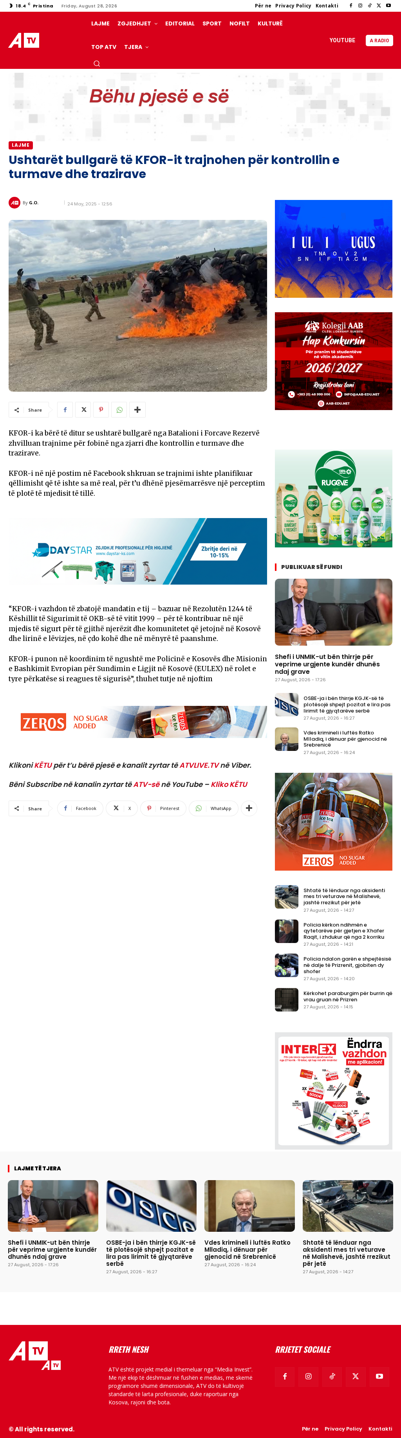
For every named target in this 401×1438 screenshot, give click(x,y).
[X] (379, 6)
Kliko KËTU (229, 784)
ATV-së (146, 784)
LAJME (21, 145)
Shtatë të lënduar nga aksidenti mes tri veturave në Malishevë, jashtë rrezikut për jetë (344, 896)
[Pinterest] (101, 410)
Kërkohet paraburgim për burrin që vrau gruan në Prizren (347, 996)
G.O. (33, 202)
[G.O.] (16, 203)
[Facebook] (351, 6)
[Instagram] (360, 6)
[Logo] (25, 40)
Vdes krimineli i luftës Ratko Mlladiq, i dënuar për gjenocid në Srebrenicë (345, 739)
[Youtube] (388, 6)
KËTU (43, 765)
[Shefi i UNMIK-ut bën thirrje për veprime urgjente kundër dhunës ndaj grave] (333, 612)
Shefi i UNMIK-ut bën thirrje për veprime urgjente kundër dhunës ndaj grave (327, 664)
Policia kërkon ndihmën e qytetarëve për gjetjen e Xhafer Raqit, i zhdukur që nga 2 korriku (343, 931)
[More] (137, 410)
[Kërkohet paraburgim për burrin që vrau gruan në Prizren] (286, 999)
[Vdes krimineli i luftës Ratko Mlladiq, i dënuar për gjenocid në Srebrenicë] (286, 739)
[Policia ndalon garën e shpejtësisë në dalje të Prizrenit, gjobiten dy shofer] (286, 965)
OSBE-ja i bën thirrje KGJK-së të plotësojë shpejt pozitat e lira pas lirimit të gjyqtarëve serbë (346, 704)
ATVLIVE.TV (199, 765)
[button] (96, 63)
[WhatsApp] (119, 410)
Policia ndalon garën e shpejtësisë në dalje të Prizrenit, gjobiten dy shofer (347, 965)
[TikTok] (369, 6)
